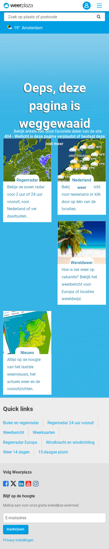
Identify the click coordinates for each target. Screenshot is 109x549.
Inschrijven (15, 529)
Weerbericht (13, 432)
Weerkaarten (44, 432)
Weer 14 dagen (16, 452)
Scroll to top (101, 541)
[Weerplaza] (18, 5)
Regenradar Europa (20, 442)
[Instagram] (36, 484)
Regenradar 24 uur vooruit (70, 422)
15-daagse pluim (53, 452)
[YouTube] (28, 484)
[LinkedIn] (21, 484)
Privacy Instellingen (18, 540)
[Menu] (99, 6)
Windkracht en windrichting (70, 442)
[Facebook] (6, 484)
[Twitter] (13, 484)
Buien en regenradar (21, 422)
